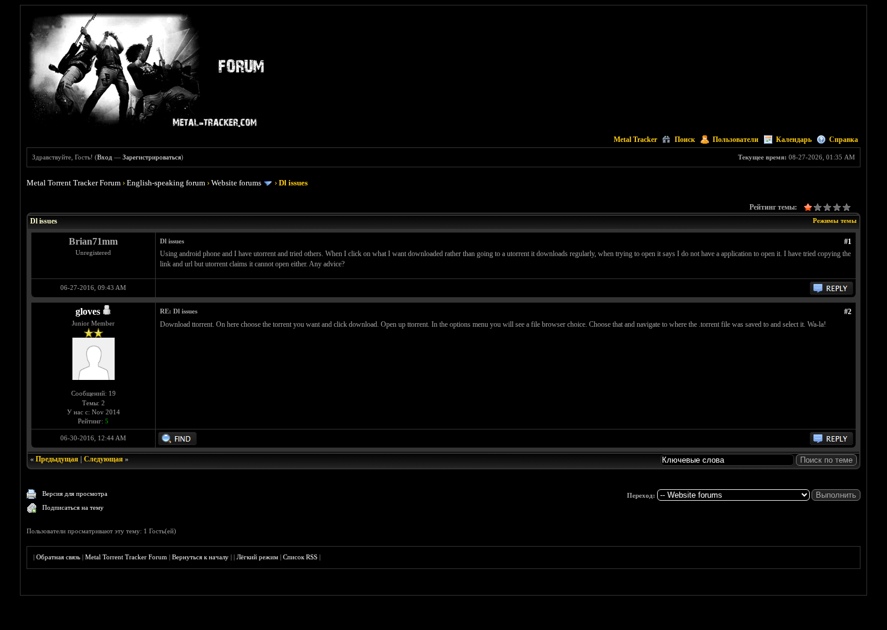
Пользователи (735, 139)
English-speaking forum (166, 182)
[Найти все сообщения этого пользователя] (177, 442)
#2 (847, 311)
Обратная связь (58, 557)
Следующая (103, 459)
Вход (104, 157)
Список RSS (300, 557)
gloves (87, 311)
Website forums (236, 182)
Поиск (685, 139)
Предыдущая (57, 459)
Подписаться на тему (73, 507)
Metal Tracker (635, 139)
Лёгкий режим (257, 557)
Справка (843, 139)
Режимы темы (835, 220)
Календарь (794, 139)
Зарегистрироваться (151, 157)
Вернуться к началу (200, 557)
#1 (847, 241)
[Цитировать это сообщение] (831, 292)
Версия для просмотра (74, 493)
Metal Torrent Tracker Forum (74, 182)
